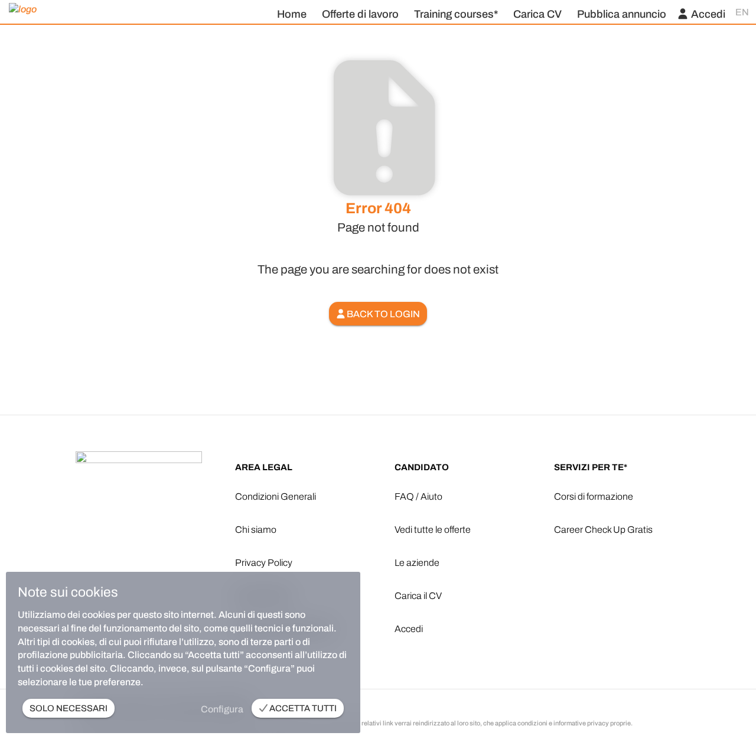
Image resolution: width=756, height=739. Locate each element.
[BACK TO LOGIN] (378, 299)
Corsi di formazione (593, 496)
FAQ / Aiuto (418, 496)
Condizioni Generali (275, 496)
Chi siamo (255, 530)
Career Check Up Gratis (603, 530)
